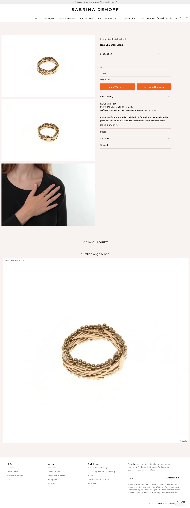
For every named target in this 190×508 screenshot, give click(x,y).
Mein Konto (12, 471)
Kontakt (11, 467)
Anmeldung (173, 478)
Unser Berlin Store (56, 475)
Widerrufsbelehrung (97, 467)
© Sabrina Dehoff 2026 (158, 503)
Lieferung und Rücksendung (101, 471)
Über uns (52, 467)
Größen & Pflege (15, 475)
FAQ (9, 479)
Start (102, 38)
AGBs (90, 475)
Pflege (103, 131)
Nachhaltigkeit (54, 471)
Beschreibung (106, 96)
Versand (104, 145)
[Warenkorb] (187, 18)
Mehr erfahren (109, 125)
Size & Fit (104, 138)
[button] (49, 18)
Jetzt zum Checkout (154, 87)
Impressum (93, 483)
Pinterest (52, 483)
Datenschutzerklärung (98, 479)
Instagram (52, 479)
